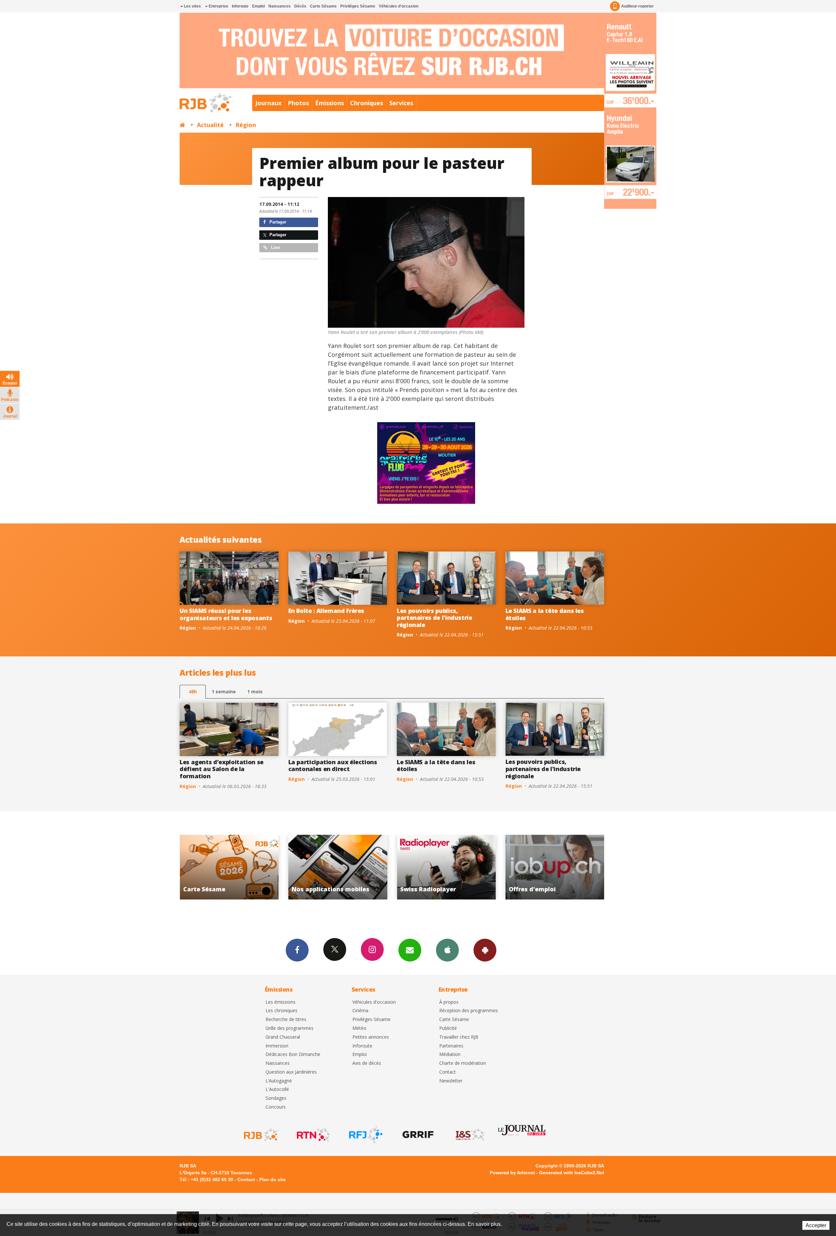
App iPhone (447, 950)
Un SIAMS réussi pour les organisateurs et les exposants (226, 614)
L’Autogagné (278, 1081)
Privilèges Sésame (357, 6)
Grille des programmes (289, 1028)
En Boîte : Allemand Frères (326, 611)
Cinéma (360, 1011)
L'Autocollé (277, 1089)
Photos (298, 103)
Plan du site (272, 1179)
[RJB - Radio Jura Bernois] (260, 1135)
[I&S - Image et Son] (469, 1135)
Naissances (279, 6)
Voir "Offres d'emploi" (347, 867)
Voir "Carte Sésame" (456, 867)
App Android (485, 950)
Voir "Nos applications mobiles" (565, 867)
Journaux (268, 103)
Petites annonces (370, 1037)
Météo (359, 1028)
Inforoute (240, 6)
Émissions (329, 103)
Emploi (258, 6)
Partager (277, 222)
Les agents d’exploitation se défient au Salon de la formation (222, 769)
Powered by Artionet (512, 1172)
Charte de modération (462, 1063)
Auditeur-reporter (637, 6)
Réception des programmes (468, 1011)
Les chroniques (281, 1011)
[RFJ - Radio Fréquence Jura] (365, 1135)
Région (245, 125)
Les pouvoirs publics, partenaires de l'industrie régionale (434, 618)
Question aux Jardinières (291, 1072)
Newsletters (409, 950)
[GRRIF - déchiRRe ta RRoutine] (417, 1135)
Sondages (275, 1098)
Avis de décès (366, 1063)
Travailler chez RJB (458, 1037)
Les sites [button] (192, 6)
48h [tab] (193, 691)
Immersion (276, 1046)
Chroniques (366, 103)
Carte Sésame (323, 6)
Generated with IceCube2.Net (571, 1172)
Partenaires (451, 1046)
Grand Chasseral (282, 1037)
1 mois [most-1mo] (255, 691)
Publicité (448, 1028)
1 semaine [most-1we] (224, 691)
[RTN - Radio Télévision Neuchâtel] (313, 1135)
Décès (300, 6)
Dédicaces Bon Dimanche (292, 1054)
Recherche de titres (285, 1019)
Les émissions (280, 1002)
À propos (448, 1002)
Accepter (816, 1225)
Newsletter (450, 1081)
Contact (447, 1072)
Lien (275, 247)
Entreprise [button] (218, 6)
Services (401, 103)
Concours (275, 1107)
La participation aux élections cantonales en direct (332, 765)
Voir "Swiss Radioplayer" (239, 867)
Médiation (449, 1054)
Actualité (210, 125)
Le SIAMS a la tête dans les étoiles (545, 614)
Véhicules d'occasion (398, 6)
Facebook (297, 950)
